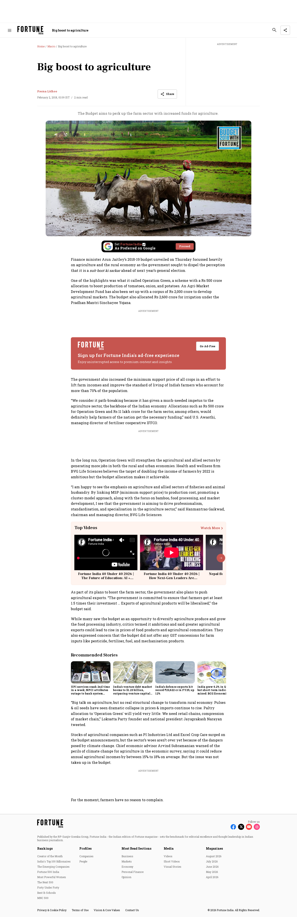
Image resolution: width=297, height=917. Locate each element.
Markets (127, 861)
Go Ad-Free (207, 346)
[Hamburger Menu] (9, 30)
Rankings (45, 848)
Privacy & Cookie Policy (52, 910)
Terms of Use (80, 910)
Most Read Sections (136, 848)
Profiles (85, 848)
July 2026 (212, 861)
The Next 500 (45, 882)
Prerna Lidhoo (47, 91)
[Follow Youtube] (249, 827)
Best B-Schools (46, 892)
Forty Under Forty (48, 887)
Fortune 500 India (48, 872)
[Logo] (30, 30)
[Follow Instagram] (257, 827)
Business (127, 856)
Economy (127, 866)
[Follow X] (241, 827)
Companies (86, 856)
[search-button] (274, 30)
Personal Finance (132, 872)
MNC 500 (42, 898)
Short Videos (172, 861)
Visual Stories (172, 866)
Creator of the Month (50, 856)
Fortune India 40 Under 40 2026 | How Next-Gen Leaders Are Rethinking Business (171, 578)
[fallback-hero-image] (90, 672)
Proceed (184, 246)
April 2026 (212, 877)
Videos (168, 856)
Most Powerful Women (51, 877)
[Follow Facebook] (233, 827)
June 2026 (212, 866)
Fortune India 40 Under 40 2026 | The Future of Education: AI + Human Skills (106, 578)
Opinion (126, 877)
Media (169, 848)
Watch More (210, 528)
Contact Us (132, 910)
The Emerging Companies (53, 866)
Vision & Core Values (107, 910)
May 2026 (212, 872)
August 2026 (213, 856)
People (83, 861)
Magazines (214, 848)
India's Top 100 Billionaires (54, 861)
